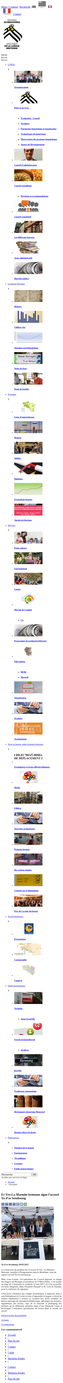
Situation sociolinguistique (26, 348)
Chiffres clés (19, 327)
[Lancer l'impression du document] (18, 1205)
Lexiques (18, 1163)
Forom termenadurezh (24, 1039)
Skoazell (24, 677)
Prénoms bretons (22, 849)
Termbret (25, 123)
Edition (17, 808)
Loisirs (17, 589)
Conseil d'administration (25, 165)
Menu (4, 7)
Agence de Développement (32, 144)
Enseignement (20, 569)
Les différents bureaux (24, 237)
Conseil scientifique (23, 186)
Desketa (17, 438)
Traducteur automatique (25, 1091)
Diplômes (18, 479)
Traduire (18, 718)
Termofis (18, 1008)
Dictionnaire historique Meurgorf (29, 1112)
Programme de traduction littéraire (30, 641)
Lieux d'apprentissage (24, 417)
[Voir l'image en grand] (28, 1259)
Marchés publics (21, 278)
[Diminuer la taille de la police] (3, 1205)
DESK (23, 672)
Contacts (18, 980)
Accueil (11, 1182)
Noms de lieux (20, 368)
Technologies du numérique (33, 134)
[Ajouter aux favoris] (25, 1205)
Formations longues (23, 499)
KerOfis (17, 1071)
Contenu (13, 7)
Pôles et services (21, 108)
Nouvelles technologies (24, 829)
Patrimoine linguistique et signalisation (38, 129)
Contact (17, 14)
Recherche (25, 7)
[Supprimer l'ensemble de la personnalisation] (14, 1205)
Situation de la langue (24, 1148)
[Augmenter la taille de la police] (7, 1205)
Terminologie (20, 739)
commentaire (7, 1324)
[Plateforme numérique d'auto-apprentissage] (28, 432)
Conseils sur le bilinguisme (26, 891)
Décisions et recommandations (34, 196)
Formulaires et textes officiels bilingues (32, 767)
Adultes (17, 458)
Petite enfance (20, 548)
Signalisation (20, 698)
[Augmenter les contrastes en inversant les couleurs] (10, 1205)
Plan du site (14, 1341)
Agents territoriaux (23, 520)
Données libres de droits (25, 1132)
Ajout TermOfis (28, 1019)
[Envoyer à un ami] (22, 1205)
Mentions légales (16, 1358)
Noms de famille (21, 389)
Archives (25, 1050)
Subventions (19, 661)
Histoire (18, 306)
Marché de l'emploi (23, 610)
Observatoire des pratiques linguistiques (39, 139)
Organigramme (21, 87)
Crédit (11, 1352)
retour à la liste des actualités (13, 1315)
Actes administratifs (23, 258)
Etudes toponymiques (24, 1169)
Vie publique (20, 1158)
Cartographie (20, 960)
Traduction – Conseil (30, 118)
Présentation (20, 939)
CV (22, 620)
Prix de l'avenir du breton (26, 911)
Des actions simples (23, 870)
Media (17, 788)
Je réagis (5, 1320)
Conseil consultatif (22, 217)
